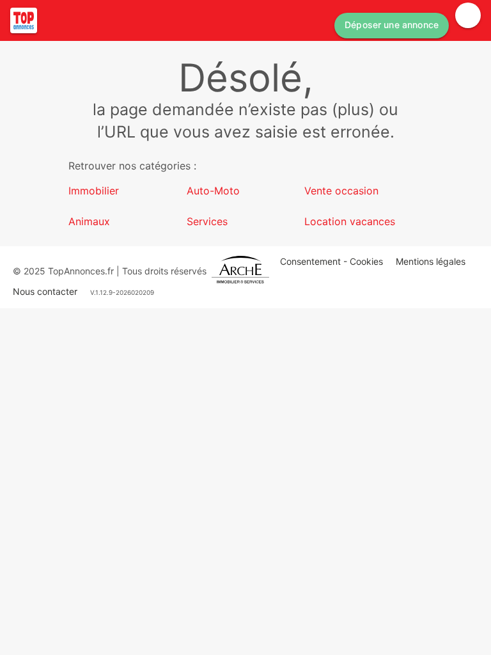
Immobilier (93, 190)
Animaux (89, 221)
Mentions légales (430, 261)
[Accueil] (23, 20)
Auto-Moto (213, 190)
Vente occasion (341, 190)
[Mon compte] (468, 15)
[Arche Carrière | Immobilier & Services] (240, 271)
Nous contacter (45, 291)
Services (207, 221)
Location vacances (349, 221)
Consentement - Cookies (331, 261)
